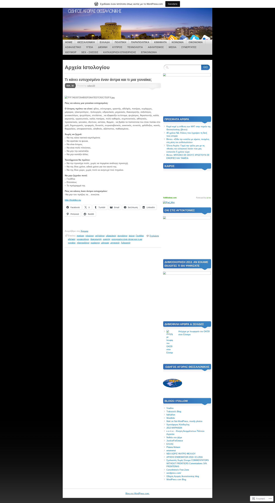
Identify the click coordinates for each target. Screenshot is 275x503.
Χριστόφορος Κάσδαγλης (178, 424)
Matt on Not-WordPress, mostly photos (184, 421)
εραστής (106, 239)
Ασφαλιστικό (73, 47)
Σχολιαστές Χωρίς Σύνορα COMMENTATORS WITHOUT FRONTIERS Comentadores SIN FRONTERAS (187, 463)
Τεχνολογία (135, 47)
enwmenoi (171, 450)
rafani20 (91, 86)
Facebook (183, 38)
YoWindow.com (170, 198)
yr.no (209, 198)
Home (68, 42)
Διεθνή (102, 47)
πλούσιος (89, 236)
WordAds (170, 418)
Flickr (206, 38)
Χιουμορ (70, 52)
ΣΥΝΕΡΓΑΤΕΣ (189, 47)
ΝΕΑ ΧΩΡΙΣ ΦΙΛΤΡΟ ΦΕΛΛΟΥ (181, 454)
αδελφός (71, 239)
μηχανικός (115, 243)
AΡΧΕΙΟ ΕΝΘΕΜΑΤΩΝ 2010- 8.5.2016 (184, 457)
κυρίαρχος (95, 243)
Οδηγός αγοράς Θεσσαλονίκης (187, 366)
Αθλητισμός (156, 47)
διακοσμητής (96, 239)
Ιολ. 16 (70, 86)
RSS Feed (172, 38)
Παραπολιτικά (140, 42)
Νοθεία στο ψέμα (174, 437)
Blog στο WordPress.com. (138, 493)
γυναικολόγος (83, 239)
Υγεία (89, 47)
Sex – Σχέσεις (89, 52)
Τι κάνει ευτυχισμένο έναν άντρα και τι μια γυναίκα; (108, 80)
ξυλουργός (125, 243)
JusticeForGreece (174, 440)
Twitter (194, 38)
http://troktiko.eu (73, 200)
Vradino (169, 408)
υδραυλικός (111, 236)
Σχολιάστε (154, 236)
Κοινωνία (178, 42)
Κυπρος (117, 47)
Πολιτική (120, 42)
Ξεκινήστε (172, 4)
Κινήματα (160, 42)
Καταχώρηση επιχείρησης (119, 52)
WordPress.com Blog (176, 479)
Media (172, 47)
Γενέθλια (140, 236)
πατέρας (80, 236)
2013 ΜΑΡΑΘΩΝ (174, 428)
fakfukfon (170, 415)
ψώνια (131, 236)
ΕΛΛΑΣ (169, 444)
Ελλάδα (105, 42)
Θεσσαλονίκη (86, 42)
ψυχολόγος (122, 236)
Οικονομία (196, 42)
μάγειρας (105, 243)
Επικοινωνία (149, 52)
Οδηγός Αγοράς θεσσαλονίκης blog (182, 476)
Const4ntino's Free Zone (177, 470)
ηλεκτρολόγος (83, 243)
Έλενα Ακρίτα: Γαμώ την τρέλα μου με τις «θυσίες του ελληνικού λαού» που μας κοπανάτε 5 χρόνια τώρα (185, 148)
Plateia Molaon (173, 447)
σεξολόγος (100, 236)
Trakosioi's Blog (173, 411)
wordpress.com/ (173, 473)
